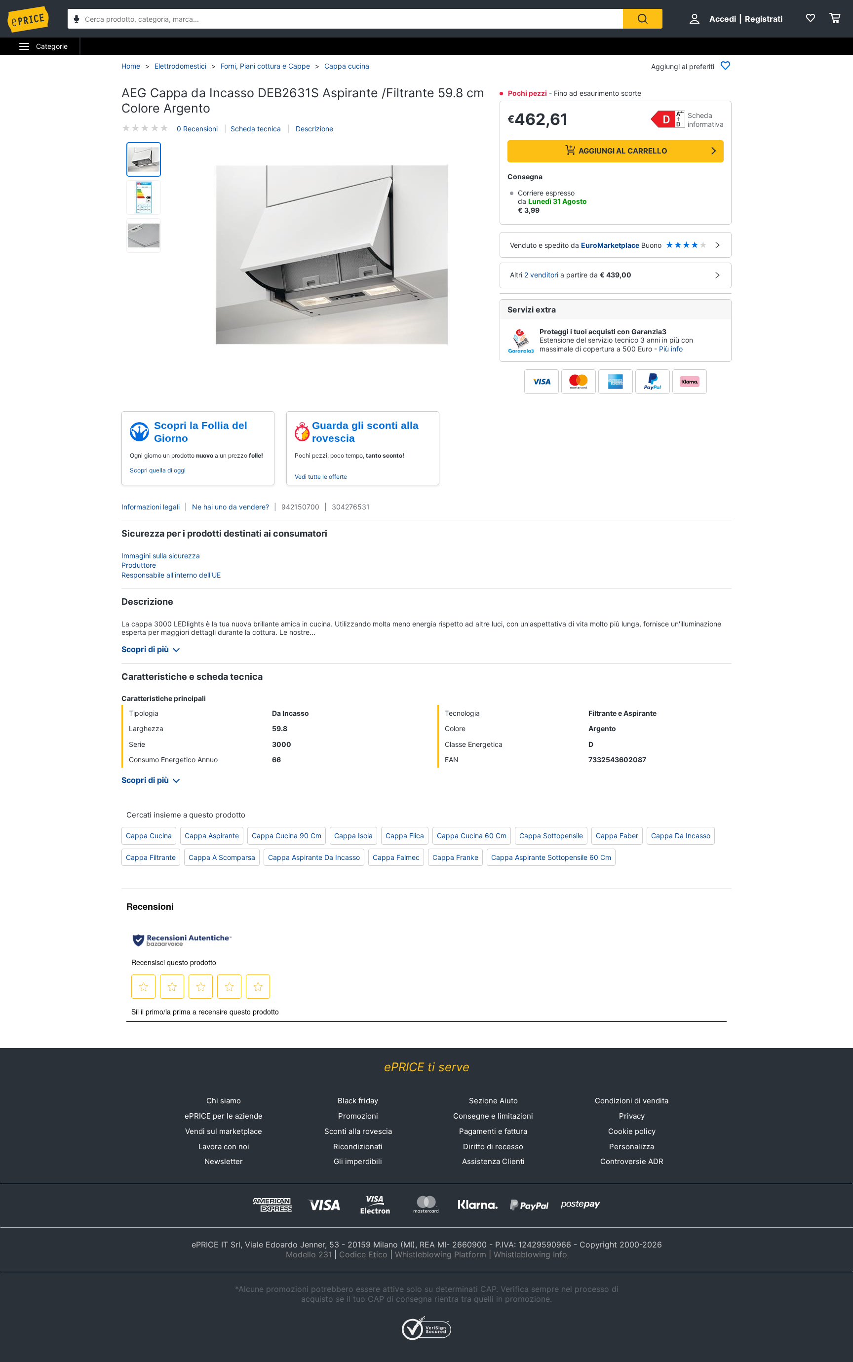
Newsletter (223, 1161)
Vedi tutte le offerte (321, 476)
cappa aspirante (212, 835)
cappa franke (455, 857)
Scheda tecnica (256, 128)
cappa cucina (149, 835)
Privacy (632, 1116)
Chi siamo (223, 1100)
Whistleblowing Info (530, 1254)
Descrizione (313, 128)
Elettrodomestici (180, 66)
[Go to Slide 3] (143, 235)
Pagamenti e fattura (493, 1131)
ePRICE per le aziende (224, 1116)
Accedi (722, 19)
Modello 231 (309, 1254)
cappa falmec (396, 857)
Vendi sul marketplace (223, 1131)
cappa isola (353, 835)
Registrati (763, 19)
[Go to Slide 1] (143, 159)
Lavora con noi (223, 1146)
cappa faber (617, 835)
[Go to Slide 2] (143, 197)
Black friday (358, 1100)
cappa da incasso (680, 835)
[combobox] (345, 19)
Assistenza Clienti (493, 1161)
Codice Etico (363, 1254)
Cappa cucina (346, 66)
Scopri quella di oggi (158, 470)
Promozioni (358, 1116)
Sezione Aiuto (493, 1100)
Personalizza (631, 1146)
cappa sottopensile (551, 835)
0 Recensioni (197, 128)
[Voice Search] (76, 20)
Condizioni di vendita (631, 1100)
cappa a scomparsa (222, 857)
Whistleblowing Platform (440, 1254)
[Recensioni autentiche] (182, 940)
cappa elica (405, 835)
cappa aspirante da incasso (314, 857)
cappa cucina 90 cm (286, 835)
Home (130, 66)
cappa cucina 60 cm (471, 835)
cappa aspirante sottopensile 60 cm (551, 857)
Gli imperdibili (358, 1161)
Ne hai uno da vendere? (230, 507)
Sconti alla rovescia (358, 1131)
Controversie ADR (631, 1161)
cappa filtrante (151, 857)
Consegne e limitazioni (493, 1116)
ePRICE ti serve (426, 1067)
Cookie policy (632, 1131)
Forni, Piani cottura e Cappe (265, 66)
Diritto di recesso (493, 1146)
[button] (332, 255)
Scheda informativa (706, 119)
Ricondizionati (358, 1146)
